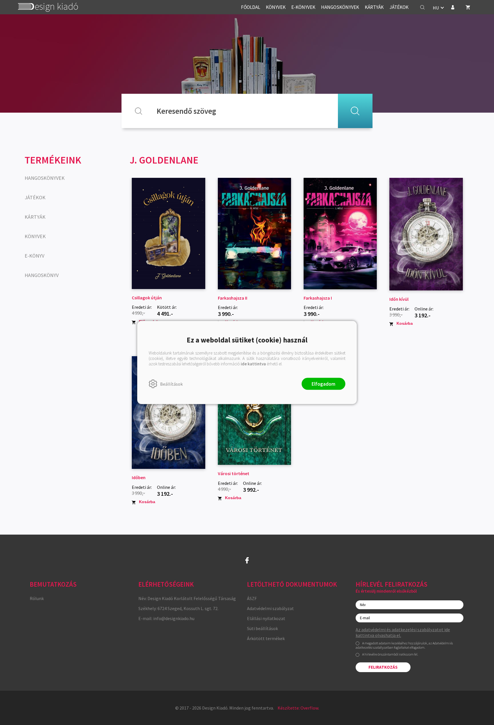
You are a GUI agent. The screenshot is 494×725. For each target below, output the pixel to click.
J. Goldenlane (164, 160)
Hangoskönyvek (45, 178)
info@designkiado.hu (173, 618)
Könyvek (35, 236)
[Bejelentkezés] (452, 7)
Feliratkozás (383, 667)
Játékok (35, 197)
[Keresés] (422, 7)
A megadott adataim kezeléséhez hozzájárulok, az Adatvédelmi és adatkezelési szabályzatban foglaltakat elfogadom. (404, 645)
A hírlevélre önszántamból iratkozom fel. (390, 654)
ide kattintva (253, 364)
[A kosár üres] (468, 7)
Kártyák (35, 217)
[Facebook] (247, 560)
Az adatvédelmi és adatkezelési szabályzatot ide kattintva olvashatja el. (403, 632)
